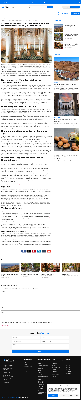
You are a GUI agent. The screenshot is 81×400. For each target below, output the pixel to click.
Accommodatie (17, 12)
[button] (78, 385)
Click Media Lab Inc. (23, 397)
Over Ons (3, 15)
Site (2, 317)
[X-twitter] (76, 2)
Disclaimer (26, 370)
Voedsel (9, 12)
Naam (3, 307)
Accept (53, 395)
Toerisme (3, 12)
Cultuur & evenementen (46, 12)
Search (49, 6)
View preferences (74, 395)
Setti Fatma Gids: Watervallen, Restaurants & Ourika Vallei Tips (71, 35)
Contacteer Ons (28, 366)
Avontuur (36, 12)
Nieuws (24, 12)
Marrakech (67, 2)
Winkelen (29, 12)
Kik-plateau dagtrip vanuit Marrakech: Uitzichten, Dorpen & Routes (70, 27)
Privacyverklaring (64, 397)
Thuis (25, 362)
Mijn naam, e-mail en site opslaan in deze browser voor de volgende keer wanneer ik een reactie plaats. (27, 322)
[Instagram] (79, 2)
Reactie (3, 291)
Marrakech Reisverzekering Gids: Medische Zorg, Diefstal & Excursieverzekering (71, 44)
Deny (64, 395)
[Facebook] (74, 2)
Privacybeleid (27, 368)
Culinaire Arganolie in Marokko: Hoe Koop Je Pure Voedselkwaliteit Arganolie (65, 156)
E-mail (3, 312)
